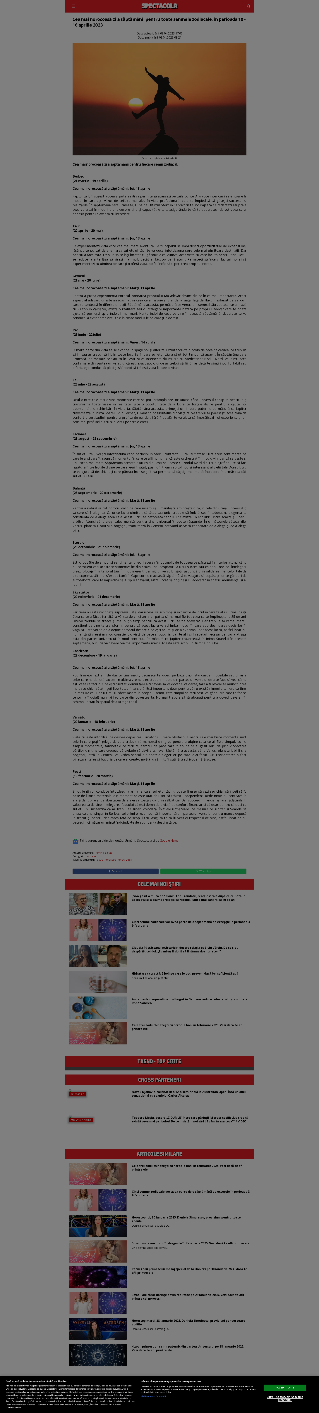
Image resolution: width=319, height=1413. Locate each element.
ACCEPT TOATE (285, 1387)
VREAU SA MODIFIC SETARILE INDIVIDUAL (285, 1399)
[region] (159, 1394)
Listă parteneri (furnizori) (153, 1396)
